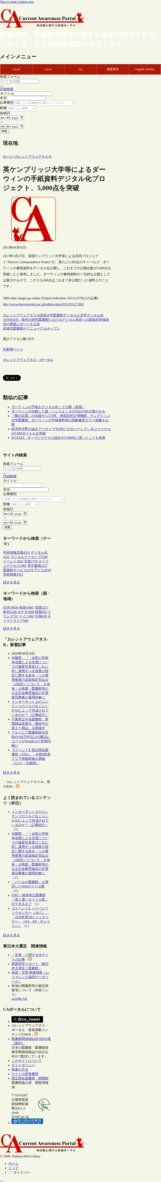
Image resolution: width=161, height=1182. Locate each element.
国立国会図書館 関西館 (30, 1078)
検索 (4, 131)
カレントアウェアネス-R (21, 315)
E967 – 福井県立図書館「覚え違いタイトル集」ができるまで (30, 899)
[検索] (1, 86)
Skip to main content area (17, 2)
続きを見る (11, 582)
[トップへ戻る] (1, 1181)
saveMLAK (19, 998)
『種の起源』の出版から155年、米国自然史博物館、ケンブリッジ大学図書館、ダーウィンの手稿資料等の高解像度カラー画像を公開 (60, 420)
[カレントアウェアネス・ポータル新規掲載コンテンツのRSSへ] (36, 1034)
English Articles (144, 69)
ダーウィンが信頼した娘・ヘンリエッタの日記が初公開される (58, 411)
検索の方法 (20, 1069)
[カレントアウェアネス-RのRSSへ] (17, 786)
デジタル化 (95, 315)
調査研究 (113, 69)
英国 (43, 315)
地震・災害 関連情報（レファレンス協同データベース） (30, 977)
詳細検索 (6, 89)
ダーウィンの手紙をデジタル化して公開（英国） (48, 407)
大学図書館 (55, 315)
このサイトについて (27, 1061)
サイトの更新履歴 (25, 1074)
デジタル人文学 (75, 315)
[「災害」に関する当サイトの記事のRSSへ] (30, 959)
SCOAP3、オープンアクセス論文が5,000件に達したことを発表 (58, 437)
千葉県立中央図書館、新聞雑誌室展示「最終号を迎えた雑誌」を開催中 (30, 723)
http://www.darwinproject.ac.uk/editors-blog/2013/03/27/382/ (43, 304)
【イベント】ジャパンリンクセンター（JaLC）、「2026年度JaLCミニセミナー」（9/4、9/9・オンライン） (31, 917)
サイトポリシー (23, 1065)
